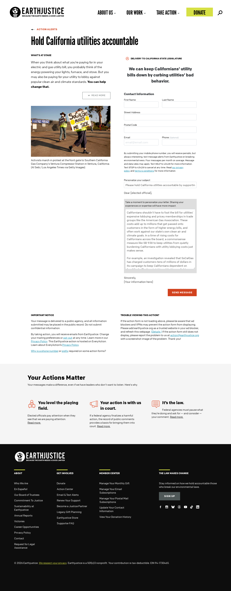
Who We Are (21, 483)
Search (220, 12)
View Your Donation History (115, 516)
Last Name (168, 99)
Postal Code (130, 124)
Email (127, 137)
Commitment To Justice (28, 500)
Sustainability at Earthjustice (24, 507)
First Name (130, 99)
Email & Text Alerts (68, 494)
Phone (170, 137)
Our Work (134, 12)
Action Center (65, 489)
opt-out (67, 337)
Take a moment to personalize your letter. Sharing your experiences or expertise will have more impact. (154, 203)
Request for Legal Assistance (24, 545)
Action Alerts (47, 29)
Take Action (166, 12)
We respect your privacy (53, 563)
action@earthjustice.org (184, 335)
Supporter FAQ (65, 523)
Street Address (132, 112)
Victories (19, 521)
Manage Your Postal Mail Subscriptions (113, 500)
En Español (20, 489)
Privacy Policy (39, 341)
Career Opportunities (26, 526)
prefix (65, 351)
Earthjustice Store (67, 517)
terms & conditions (144, 170)
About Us (105, 12)
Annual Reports (23, 515)
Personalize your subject (137, 179)
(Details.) (156, 331)
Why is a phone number (44, 351)
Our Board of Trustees (26, 494)
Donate (200, 12)
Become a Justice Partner (72, 506)
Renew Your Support (68, 500)
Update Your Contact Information (111, 509)
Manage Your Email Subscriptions (110, 490)
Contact (19, 538)
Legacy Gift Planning (69, 512)
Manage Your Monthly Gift (114, 483)
